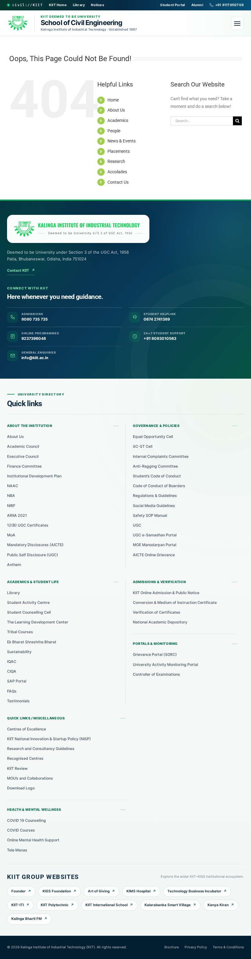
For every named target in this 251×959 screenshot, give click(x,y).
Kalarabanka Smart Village (167, 905)
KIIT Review (17, 768)
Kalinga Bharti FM (26, 919)
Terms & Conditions (228, 947)
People (113, 130)
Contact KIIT (21, 270)
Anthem (14, 564)
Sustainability (19, 651)
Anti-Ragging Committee (155, 466)
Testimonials (18, 701)
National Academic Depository (160, 622)
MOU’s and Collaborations (30, 778)
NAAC (12, 485)
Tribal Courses (20, 632)
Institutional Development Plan (34, 476)
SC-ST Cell (142, 446)
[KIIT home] (78, 229)
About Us (116, 110)
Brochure (171, 947)
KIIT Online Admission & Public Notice (166, 592)
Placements (118, 151)
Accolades (117, 171)
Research (116, 161)
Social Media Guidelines (154, 505)
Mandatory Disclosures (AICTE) (35, 544)
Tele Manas (17, 850)
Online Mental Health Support (33, 840)
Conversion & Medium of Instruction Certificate (175, 602)
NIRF (11, 505)
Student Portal (172, 5)
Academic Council (23, 446)
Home (113, 99)
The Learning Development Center (37, 622)
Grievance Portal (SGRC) (155, 654)
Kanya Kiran (218, 905)
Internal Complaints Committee (161, 456)
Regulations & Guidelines (155, 495)
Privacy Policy (196, 947)
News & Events (121, 140)
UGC (137, 525)
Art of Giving (99, 891)
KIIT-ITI (17, 905)
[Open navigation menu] (237, 23)
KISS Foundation (57, 891)
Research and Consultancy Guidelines (40, 748)
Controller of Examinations (156, 674)
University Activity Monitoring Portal (165, 664)
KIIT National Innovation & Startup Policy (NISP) (49, 739)
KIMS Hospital (138, 891)
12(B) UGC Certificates (27, 525)
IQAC (11, 661)
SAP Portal (16, 681)
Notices (97, 5)
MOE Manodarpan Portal (154, 544)
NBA (11, 495)
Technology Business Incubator (194, 891)
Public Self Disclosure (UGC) (32, 555)
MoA (11, 535)
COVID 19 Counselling (26, 820)
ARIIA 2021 (17, 515)
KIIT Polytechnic (55, 905)
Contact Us (118, 182)
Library (79, 5)
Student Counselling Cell (29, 612)
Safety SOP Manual (150, 515)
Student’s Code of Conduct (157, 476)
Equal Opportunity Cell (153, 436)
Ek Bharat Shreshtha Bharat (31, 642)
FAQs (12, 691)
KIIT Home (58, 5)
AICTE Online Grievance (154, 555)
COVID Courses (21, 830)
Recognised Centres (25, 758)
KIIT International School (106, 905)
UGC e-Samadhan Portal (155, 535)
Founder (18, 891)
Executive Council (23, 456)
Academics (117, 120)
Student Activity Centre (28, 602)
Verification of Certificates (156, 612)
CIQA (11, 671)
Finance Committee (24, 466)
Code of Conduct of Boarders (159, 485)
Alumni (197, 5)
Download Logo (21, 788)
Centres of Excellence (26, 729)
